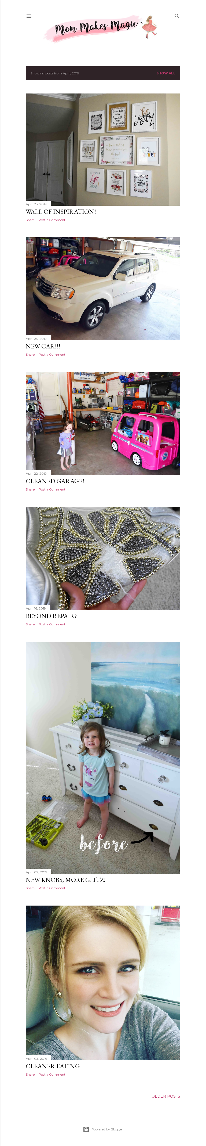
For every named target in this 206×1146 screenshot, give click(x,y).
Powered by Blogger (107, 1129)
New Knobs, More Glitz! (66, 879)
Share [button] (30, 220)
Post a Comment (52, 220)
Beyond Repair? (51, 616)
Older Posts (166, 1096)
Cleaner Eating (53, 1066)
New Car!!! (43, 346)
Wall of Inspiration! (61, 211)
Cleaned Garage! (55, 481)
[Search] (177, 15)
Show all (165, 73)
